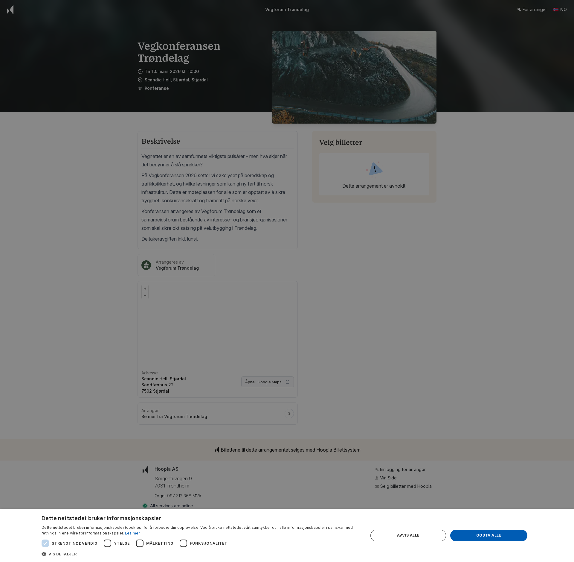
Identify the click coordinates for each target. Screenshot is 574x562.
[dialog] (287, 535)
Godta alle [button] (488, 535)
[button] (200, 554)
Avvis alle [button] (408, 535)
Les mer (132, 533)
